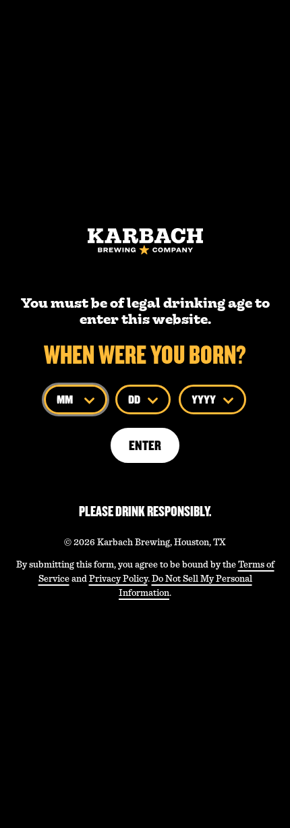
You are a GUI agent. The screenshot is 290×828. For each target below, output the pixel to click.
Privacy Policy (118, 578)
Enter (145, 445)
